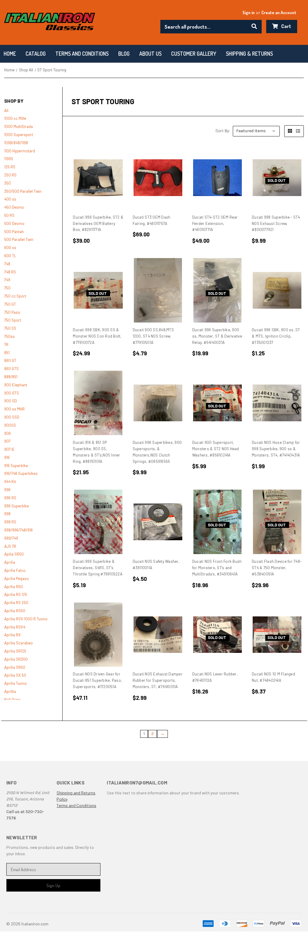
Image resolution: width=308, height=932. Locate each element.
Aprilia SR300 (16, 659)
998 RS (10, 521)
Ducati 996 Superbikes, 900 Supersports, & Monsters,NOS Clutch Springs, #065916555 (157, 451)
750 (7, 287)
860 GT (10, 360)
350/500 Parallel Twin (23, 191)
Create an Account (278, 12)
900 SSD (11, 417)
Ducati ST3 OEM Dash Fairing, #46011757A (152, 220)
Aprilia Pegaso (16, 578)
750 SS (10, 328)
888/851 (10, 376)
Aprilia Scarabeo (18, 643)
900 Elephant (15, 384)
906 (7, 433)
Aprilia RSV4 (14, 627)
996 (7, 489)
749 (7, 279)
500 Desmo (14, 223)
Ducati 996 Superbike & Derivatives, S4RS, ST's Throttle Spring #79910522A (97, 567)
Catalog (36, 53)
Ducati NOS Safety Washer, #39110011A (156, 564)
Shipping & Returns (249, 53)
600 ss (10, 247)
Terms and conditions (82, 53)
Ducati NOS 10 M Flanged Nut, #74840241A (273, 677)
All (6, 110)
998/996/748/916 (18, 530)
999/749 (11, 538)
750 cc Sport (15, 296)
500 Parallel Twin (18, 239)
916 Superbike (16, 465)
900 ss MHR (14, 409)
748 (7, 263)
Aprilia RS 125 (15, 594)
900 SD (10, 400)
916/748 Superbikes (21, 473)
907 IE (9, 449)
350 (7, 183)
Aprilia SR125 (15, 651)
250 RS (10, 175)
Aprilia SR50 (14, 667)
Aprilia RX (12, 634)
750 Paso (12, 312)
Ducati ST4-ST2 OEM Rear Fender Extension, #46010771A (215, 223)
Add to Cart (98, 177)
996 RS (10, 497)
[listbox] (256, 131)
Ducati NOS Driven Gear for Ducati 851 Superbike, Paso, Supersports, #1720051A (97, 680)
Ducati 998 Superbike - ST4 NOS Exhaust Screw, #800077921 (276, 223)
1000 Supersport (18, 134)
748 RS (10, 272)
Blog (124, 53)
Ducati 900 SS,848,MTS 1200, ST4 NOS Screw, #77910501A (153, 336)
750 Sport (12, 320)
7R (6, 344)
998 (7, 513)
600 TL (10, 255)
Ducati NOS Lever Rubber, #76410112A (215, 677)
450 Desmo (14, 207)
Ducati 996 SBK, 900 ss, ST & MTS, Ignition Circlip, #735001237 (276, 336)
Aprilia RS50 (14, 610)
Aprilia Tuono (15, 683)
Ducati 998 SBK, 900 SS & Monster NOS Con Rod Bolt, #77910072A (97, 336)
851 (7, 352)
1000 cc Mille (15, 118)
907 (7, 441)
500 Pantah (14, 231)
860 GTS (11, 368)
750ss (9, 336)
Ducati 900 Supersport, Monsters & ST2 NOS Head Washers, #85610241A (215, 448)
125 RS (9, 166)
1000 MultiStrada (18, 126)
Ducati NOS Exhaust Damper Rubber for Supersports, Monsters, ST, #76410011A (158, 680)
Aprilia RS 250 (16, 602)
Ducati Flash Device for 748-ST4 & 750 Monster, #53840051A (276, 567)
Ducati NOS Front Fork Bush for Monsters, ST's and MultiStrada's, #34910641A (217, 567)
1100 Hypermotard (19, 150)
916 (7, 457)
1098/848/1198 (16, 142)
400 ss (10, 199)
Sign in (248, 12)
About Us (150, 53)
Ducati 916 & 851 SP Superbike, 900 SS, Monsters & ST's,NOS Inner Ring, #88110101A (96, 451)
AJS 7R (10, 546)
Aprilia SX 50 (15, 675)
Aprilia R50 (13, 586)
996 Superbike (16, 505)
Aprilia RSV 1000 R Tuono (26, 618)
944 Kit (10, 481)
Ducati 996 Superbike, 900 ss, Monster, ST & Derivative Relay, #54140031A (217, 336)
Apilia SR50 (14, 554)
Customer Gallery (193, 53)
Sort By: (222, 130)
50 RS (9, 215)
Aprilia (9, 562)
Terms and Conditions (76, 805)
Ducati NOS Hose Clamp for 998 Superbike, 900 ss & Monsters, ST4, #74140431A (276, 448)
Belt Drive (12, 699)
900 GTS (11, 393)
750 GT (10, 304)
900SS (10, 425)
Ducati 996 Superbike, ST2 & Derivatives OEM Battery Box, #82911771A (98, 223)
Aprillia (10, 691)
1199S (8, 158)
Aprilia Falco (15, 570)
